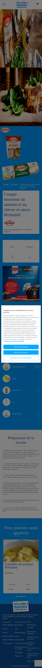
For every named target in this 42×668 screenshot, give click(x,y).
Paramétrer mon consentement (21, 358)
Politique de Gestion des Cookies (14, 341)
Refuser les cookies (21, 347)
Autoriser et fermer (21, 352)
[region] (21, 334)
